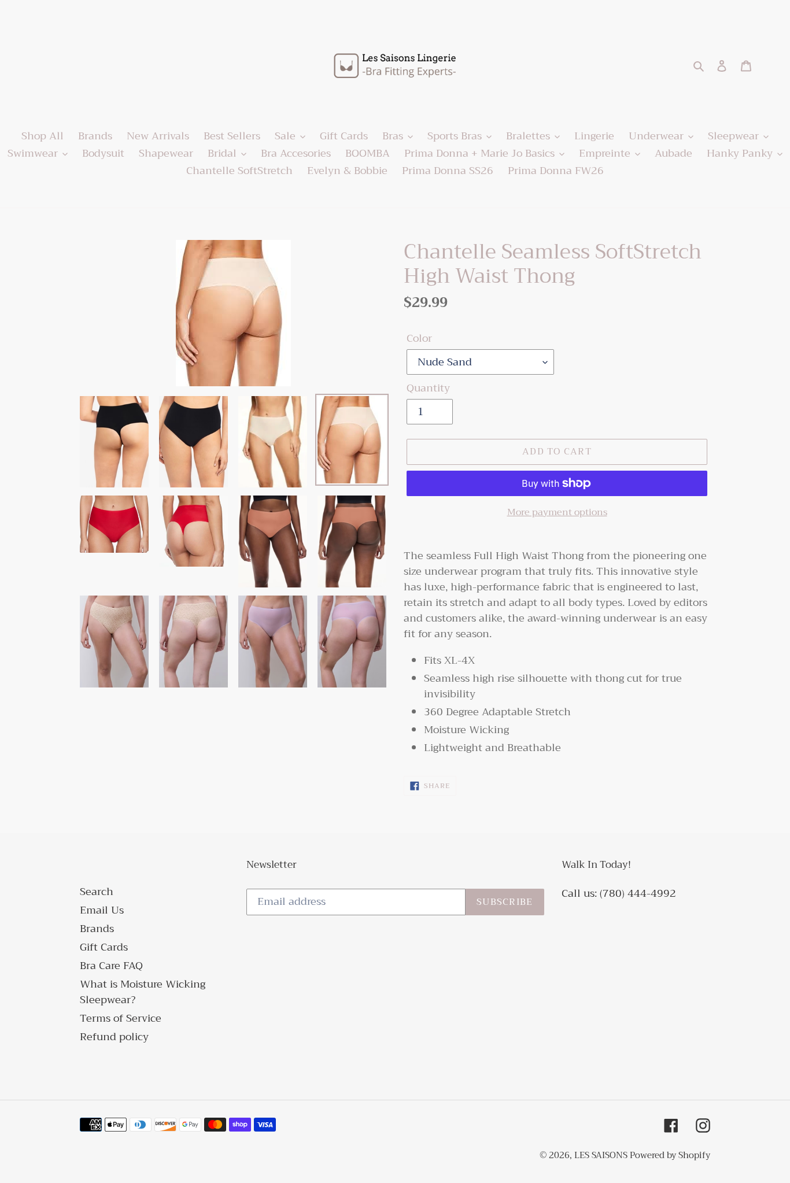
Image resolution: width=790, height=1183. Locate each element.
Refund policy (114, 1036)
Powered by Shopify (670, 1155)
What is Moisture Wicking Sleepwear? (142, 992)
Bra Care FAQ (111, 965)
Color (419, 338)
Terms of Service (120, 1018)
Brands (97, 928)
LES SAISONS (602, 1155)
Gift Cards (104, 947)
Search (96, 891)
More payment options (557, 512)
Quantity (428, 388)
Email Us (102, 910)
